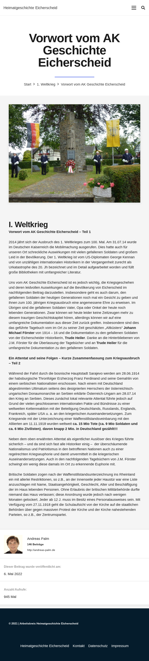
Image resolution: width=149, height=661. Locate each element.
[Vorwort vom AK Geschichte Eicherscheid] (74, 153)
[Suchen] (143, 8)
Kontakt (79, 646)
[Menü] (134, 8)
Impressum (120, 646)
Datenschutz (98, 646)
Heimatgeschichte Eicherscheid (44, 646)
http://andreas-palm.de (41, 549)
